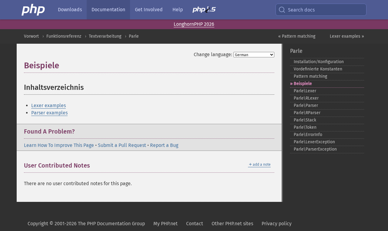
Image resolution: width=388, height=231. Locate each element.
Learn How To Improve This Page (59, 145)
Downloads (70, 9)
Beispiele (303, 83)
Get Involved (149, 9)
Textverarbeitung (105, 36)
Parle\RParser (307, 112)
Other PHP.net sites (232, 223)
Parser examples (49, 113)
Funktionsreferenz (63, 36)
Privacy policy (277, 223)
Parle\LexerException (314, 141)
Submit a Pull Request (122, 145)
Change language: (213, 54)
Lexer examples (48, 105)
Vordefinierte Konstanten (318, 69)
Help (177, 9)
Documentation (108, 9)
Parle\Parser (306, 105)
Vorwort (31, 36)
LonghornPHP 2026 (194, 24)
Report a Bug (164, 145)
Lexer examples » (347, 36)
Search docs (301, 10)
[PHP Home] (34, 9)
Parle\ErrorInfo (308, 134)
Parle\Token (305, 127)
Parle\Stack (305, 120)
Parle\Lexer (305, 90)
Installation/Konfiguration (319, 61)
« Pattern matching (296, 36)
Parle (134, 36)
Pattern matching (310, 76)
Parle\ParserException (315, 149)
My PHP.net (165, 223)
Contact (194, 223)
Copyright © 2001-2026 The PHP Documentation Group (86, 223)
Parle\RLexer (306, 98)
